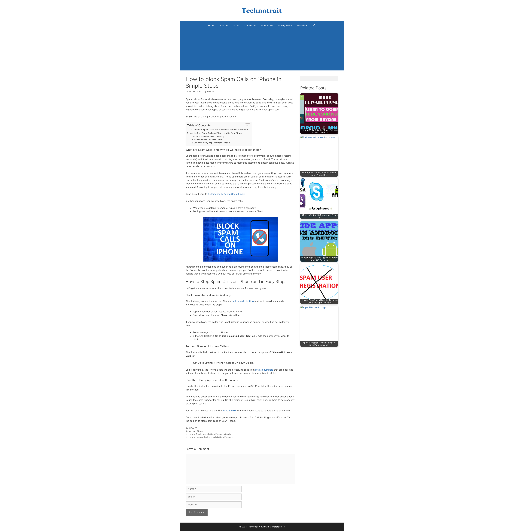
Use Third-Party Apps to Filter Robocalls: (212, 143)
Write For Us (267, 25)
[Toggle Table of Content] (246, 125)
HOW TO (193, 428)
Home (211, 25)
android (192, 431)
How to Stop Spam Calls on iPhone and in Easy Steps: (215, 133)
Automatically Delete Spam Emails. (227, 194)
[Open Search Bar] (314, 25)
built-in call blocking (243, 301)
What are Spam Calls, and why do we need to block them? (221, 129)
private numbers (264, 369)
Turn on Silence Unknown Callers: (208, 139)
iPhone (200, 431)
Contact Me (250, 25)
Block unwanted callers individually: (209, 136)
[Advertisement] (262, 50)
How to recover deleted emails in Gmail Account (211, 437)
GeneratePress (277, 526)
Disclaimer (302, 25)
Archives (223, 25)
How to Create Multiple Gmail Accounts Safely (210, 434)
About (236, 25)
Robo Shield (229, 410)
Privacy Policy (285, 25)
